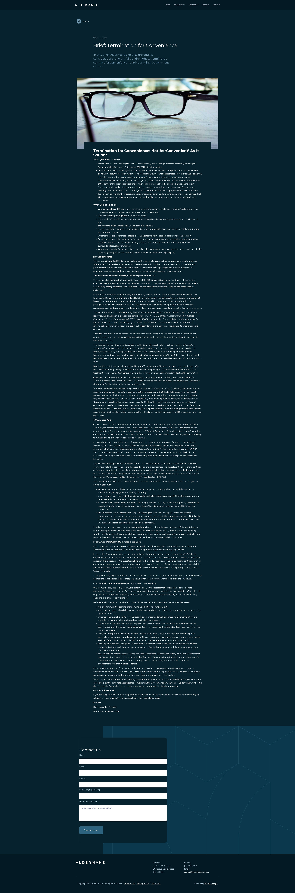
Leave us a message (88, 801)
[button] (179, 5)
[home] (86, 5)
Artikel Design (211, 883)
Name (82, 755)
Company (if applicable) (89, 790)
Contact (216, 5)
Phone (82, 778)
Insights (205, 5)
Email (81, 767)
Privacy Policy (143, 883)
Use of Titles (156, 883)
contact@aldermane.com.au (196, 872)
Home (167, 5)
